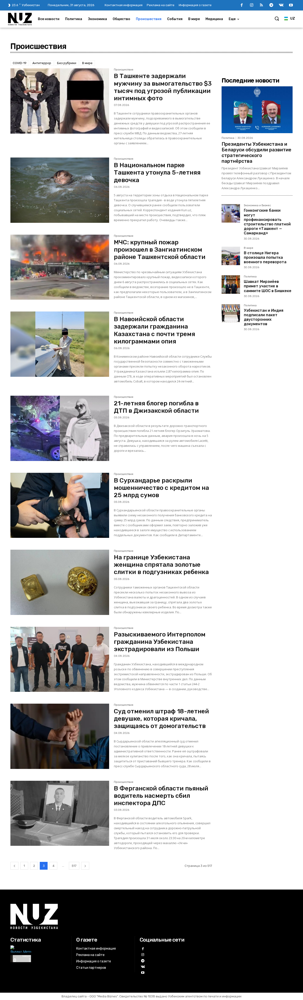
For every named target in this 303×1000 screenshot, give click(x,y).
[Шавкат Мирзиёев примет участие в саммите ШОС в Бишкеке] (231, 284)
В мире (87, 63)
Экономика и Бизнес (257, 205)
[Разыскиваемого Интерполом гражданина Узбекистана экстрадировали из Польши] (59, 659)
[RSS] (262, 5)
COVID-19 (20, 63)
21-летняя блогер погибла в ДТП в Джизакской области (156, 407)
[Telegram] (271, 5)
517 (74, 866)
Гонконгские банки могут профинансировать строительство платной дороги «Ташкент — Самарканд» (267, 221)
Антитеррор (41, 63)
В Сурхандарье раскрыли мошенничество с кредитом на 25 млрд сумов (161, 488)
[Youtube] (291, 5)
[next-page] (85, 866)
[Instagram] (252, 5)
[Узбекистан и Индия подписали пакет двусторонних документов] (231, 313)
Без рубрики (66, 63)
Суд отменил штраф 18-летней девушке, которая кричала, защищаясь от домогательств (161, 719)
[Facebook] (242, 5)
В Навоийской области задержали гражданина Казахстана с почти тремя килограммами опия (154, 330)
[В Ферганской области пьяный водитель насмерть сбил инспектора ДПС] (59, 813)
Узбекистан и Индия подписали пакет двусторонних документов (263, 317)
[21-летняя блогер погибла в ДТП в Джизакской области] (59, 428)
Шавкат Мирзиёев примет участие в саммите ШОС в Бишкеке (267, 286)
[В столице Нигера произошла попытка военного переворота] (231, 256)
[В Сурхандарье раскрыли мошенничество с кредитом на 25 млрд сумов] (59, 505)
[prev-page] (14, 866)
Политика (228, 138)
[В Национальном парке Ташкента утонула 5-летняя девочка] (59, 190)
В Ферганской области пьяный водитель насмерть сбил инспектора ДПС (161, 796)
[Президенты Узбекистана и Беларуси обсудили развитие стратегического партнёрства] (257, 109)
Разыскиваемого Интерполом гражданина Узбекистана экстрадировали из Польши (159, 642)
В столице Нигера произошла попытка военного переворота (265, 257)
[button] (276, 18)
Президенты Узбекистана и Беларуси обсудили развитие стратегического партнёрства (256, 152)
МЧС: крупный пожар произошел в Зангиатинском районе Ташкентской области (159, 250)
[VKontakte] (281, 5)
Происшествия (123, 69)
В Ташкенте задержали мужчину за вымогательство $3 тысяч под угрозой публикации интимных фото (163, 87)
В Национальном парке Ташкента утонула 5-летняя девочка (157, 173)
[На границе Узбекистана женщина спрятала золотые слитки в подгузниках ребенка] (59, 582)
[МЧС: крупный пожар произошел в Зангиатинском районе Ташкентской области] (59, 267)
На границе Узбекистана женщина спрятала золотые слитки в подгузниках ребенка (161, 565)
